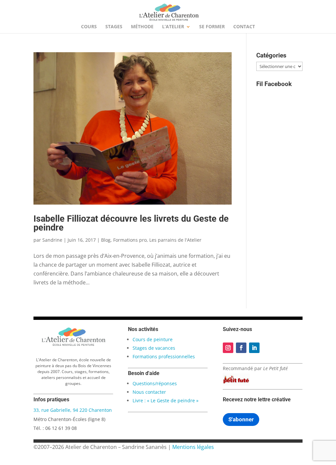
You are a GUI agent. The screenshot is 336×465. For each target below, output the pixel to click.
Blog (106, 240)
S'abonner (241, 419)
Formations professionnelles (164, 356)
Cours (89, 27)
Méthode (142, 27)
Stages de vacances (154, 348)
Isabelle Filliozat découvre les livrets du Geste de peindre (131, 223)
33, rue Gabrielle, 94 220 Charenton (72, 410)
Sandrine (52, 240)
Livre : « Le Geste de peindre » (166, 400)
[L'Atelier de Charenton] (73, 344)
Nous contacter (149, 392)
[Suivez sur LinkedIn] (254, 348)
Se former (212, 27)
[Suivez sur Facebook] (241, 348)
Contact (244, 27)
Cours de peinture (153, 339)
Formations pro (130, 240)
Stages (113, 27)
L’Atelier (173, 27)
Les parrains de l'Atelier (175, 240)
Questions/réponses (155, 383)
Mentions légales (193, 447)
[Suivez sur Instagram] (228, 348)
